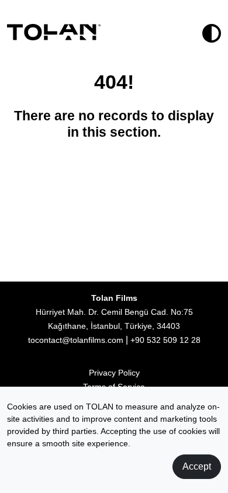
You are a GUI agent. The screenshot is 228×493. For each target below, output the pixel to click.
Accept (196, 466)
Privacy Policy (114, 372)
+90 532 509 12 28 (165, 340)
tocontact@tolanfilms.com (75, 340)
